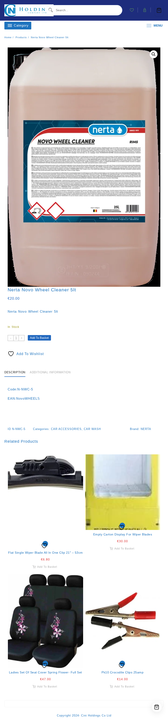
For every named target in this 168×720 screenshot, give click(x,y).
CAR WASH (92, 429)
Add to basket (39, 337)
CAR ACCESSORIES (66, 429)
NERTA (146, 429)
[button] (154, 54)
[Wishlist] (45, 501)
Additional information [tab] (50, 372)
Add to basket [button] (47, 566)
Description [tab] (14, 372)
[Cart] (159, 10)
